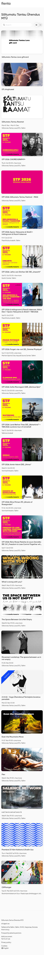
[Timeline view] (40, 25)
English (6, 948)
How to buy (5, 929)
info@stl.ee (5, 923)
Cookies (4, 946)
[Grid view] (36, 25)
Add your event (6, 936)
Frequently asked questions (11, 933)
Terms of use (5, 939)
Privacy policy (6, 942)
